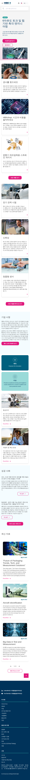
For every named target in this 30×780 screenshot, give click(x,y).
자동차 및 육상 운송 (6, 759)
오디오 (3, 755)
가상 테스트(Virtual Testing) (8, 743)
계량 (2, 746)
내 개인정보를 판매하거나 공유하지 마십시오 (15, 768)
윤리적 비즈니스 (19, 766)
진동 (2, 741)
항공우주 (3, 757)
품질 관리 (3, 718)
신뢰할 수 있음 (5, 736)
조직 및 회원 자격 (5, 711)
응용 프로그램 (5, 725)
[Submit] (3, 8)
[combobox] (15, 8)
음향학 (3, 729)
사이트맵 (11, 766)
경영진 (3, 706)
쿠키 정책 (21, 765)
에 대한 (3, 699)
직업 (2, 708)
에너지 (3, 762)
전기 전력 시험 (5, 732)
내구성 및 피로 (5, 739)
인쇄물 (15, 765)
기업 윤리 (3, 713)
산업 (2, 750)
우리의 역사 (4, 704)
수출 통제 (3, 715)
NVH (2, 734)
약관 (2, 720)
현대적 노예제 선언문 (7, 765)
